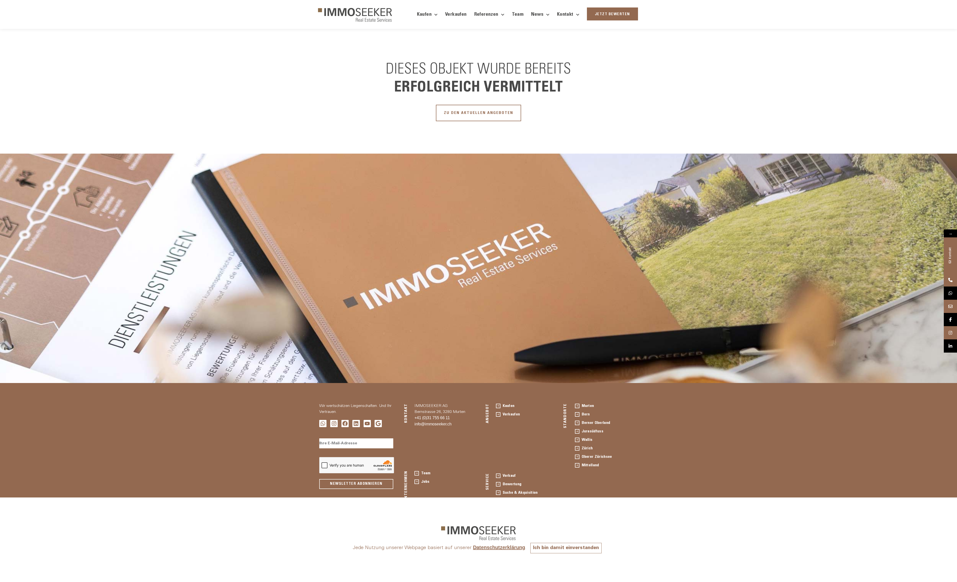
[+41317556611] (950, 280)
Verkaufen (456, 14)
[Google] (378, 423)
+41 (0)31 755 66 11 (432, 418)
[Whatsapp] (322, 423)
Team (518, 14)
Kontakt (565, 14)
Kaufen (424, 14)
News (537, 14)
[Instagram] (333, 423)
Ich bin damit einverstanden (566, 548)
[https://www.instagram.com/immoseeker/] (950, 332)
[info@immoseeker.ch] (950, 306)
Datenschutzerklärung (499, 547)
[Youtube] (367, 423)
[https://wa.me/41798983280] (950, 293)
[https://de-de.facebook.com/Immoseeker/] (950, 319)
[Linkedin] (356, 423)
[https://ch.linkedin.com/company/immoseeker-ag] (950, 346)
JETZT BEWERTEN (612, 14)
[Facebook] (345, 423)
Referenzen (486, 14)
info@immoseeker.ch (433, 424)
